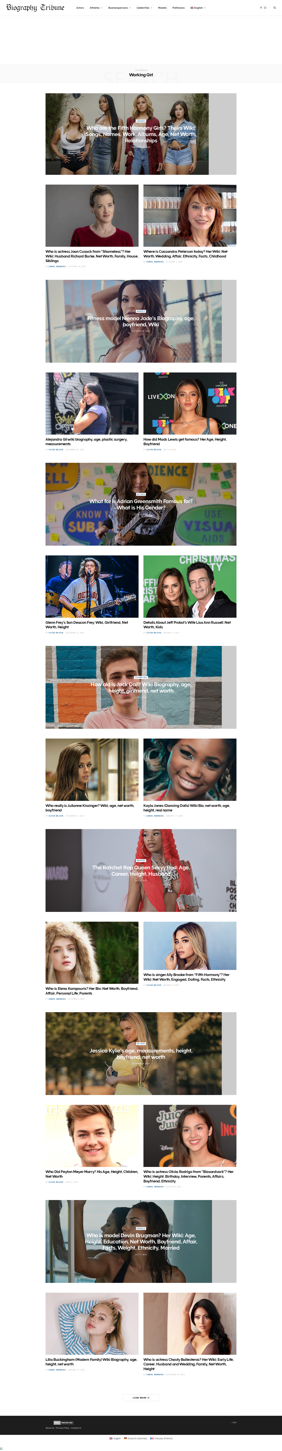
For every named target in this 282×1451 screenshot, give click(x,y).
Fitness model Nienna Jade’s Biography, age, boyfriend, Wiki (141, 321)
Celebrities (143, 7)
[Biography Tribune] (35, 8)
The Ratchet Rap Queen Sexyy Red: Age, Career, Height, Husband (141, 871)
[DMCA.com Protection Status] (63, 1423)
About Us (50, 1427)
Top (234, 1422)
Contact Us (76, 1427)
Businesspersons (118, 7)
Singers (141, 121)
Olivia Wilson (56, 449)
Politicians (178, 7)
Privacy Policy (62, 1427)
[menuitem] (198, 8)
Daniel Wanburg (57, 266)
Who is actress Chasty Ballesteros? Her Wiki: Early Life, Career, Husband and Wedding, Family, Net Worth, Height (188, 1364)
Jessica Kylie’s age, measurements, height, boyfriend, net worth (141, 1054)
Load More (140, 1397)
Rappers (141, 860)
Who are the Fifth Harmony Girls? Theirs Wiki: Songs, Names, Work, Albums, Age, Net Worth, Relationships (141, 134)
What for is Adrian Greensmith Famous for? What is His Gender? (141, 504)
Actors (80, 7)
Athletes (95, 7)
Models (162, 7)
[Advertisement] (141, 41)
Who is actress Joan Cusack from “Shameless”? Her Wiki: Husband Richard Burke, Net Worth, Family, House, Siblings (92, 256)
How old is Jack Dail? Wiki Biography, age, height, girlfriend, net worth (141, 687)
